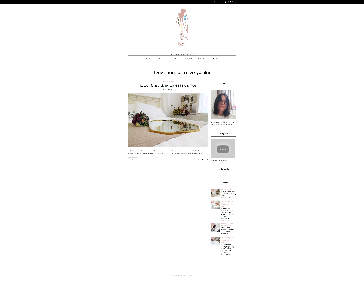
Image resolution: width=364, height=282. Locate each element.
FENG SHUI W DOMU (168, 81)
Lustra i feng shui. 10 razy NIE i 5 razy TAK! (168, 85)
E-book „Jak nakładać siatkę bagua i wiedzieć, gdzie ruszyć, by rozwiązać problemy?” (228, 213)
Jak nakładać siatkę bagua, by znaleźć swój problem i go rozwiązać (227, 248)
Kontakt (159, 59)
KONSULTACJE (172, 59)
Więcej (133, 159)
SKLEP (148, 59)
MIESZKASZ (201, 59)
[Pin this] (207, 160)
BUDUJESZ (188, 59)
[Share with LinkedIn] (205, 160)
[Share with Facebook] (202, 160)
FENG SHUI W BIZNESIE (227, 223)
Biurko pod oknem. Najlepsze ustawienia (228, 229)
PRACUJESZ (214, 59)
